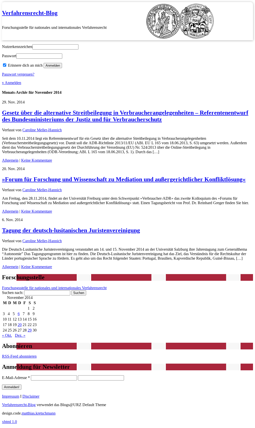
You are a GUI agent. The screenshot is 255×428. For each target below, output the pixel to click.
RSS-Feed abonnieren (19, 356)
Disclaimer (30, 396)
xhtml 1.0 (9, 422)
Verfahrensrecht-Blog (30, 13)
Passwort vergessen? (18, 74)
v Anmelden (11, 83)
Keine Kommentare (36, 160)
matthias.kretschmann (39, 413)
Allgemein (10, 160)
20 (20, 325)
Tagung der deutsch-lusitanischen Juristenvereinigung (71, 230)
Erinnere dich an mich (25, 65)
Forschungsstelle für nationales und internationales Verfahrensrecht (54, 288)
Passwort (9, 56)
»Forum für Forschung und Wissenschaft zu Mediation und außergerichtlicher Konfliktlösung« (124, 179)
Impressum (10, 396)
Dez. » (20, 335)
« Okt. (7, 335)
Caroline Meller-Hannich (42, 130)
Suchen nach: (12, 292)
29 (30, 330)
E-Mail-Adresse (16, 378)
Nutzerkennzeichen (17, 47)
